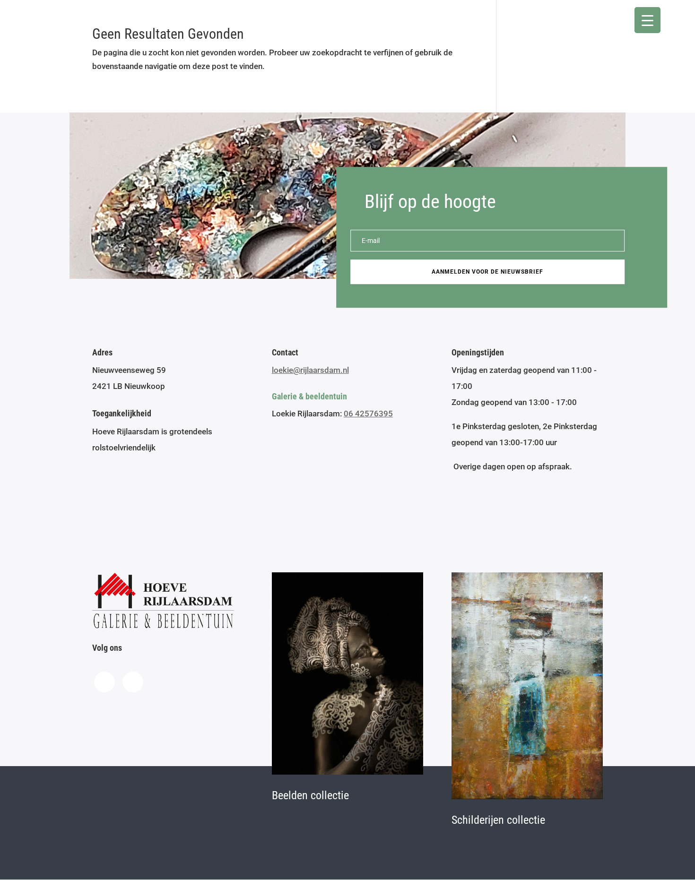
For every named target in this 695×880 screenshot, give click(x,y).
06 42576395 (368, 413)
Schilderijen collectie (498, 820)
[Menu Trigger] (647, 20)
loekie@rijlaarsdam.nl (310, 370)
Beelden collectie (310, 795)
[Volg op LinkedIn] (132, 682)
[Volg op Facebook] (104, 682)
